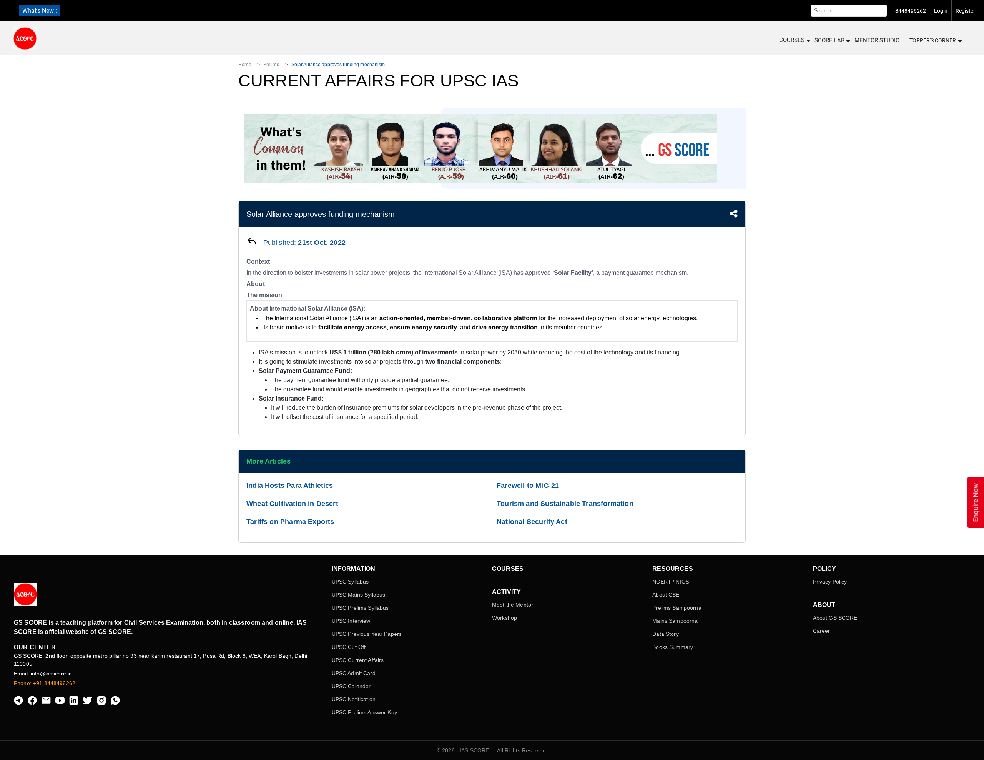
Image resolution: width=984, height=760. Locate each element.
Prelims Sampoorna (676, 608)
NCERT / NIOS (670, 582)
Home (244, 64)
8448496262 (910, 11)
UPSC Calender (351, 686)
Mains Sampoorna (675, 621)
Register (965, 11)
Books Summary (672, 647)
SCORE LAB (829, 40)
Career (821, 631)
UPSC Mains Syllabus (359, 595)
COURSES (791, 40)
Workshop (504, 618)
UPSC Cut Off (349, 647)
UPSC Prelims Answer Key (364, 712)
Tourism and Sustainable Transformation (565, 503)
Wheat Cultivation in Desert (292, 503)
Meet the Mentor (512, 605)
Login (940, 11)
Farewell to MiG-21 (528, 485)
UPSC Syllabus (350, 582)
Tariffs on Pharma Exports (290, 522)
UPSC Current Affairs (358, 660)
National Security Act (532, 522)
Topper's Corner (932, 40)
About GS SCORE (835, 618)
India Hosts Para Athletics (289, 485)
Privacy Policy (830, 582)
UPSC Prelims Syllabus (360, 608)
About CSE (665, 595)
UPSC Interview (351, 621)
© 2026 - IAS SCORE (463, 750)
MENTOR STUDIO (876, 40)
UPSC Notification (354, 699)
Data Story (665, 634)
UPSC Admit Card (354, 673)
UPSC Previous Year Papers (367, 634)
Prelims (271, 64)
